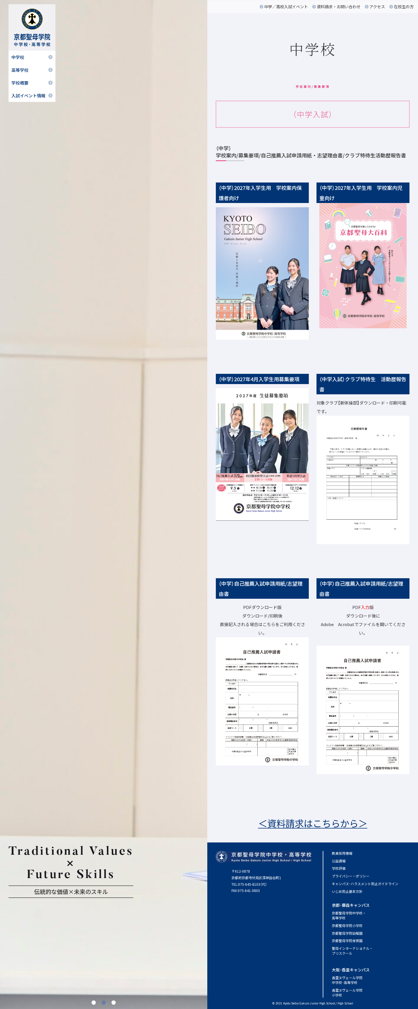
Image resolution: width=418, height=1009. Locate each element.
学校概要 (19, 83)
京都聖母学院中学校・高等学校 (349, 915)
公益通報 (338, 860)
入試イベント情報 (28, 96)
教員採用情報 (342, 853)
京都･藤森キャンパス (351, 905)
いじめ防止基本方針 (347, 891)
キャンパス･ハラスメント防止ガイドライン (365, 883)
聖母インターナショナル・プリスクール (352, 950)
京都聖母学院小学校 (347, 925)
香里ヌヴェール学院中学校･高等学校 (347, 980)
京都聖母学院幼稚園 (347, 933)
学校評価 (338, 868)
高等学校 (19, 70)
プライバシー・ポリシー (350, 875)
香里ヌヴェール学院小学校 (347, 992)
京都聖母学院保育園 (347, 940)
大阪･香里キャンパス (351, 970)
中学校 (17, 57)
